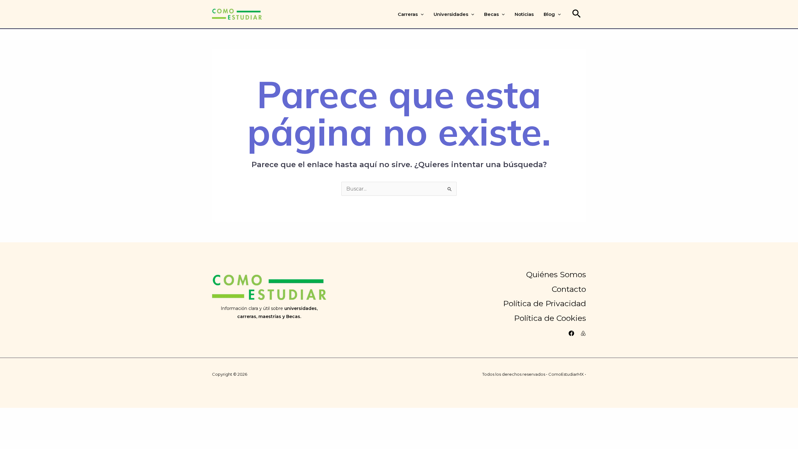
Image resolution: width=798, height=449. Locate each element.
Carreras (408, 14)
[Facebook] (571, 333)
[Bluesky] (583, 333)
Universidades (451, 14)
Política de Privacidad (544, 303)
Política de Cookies (550, 318)
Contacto (569, 289)
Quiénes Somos (556, 274)
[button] (421, 14)
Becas (491, 14)
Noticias (524, 14)
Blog (549, 14)
